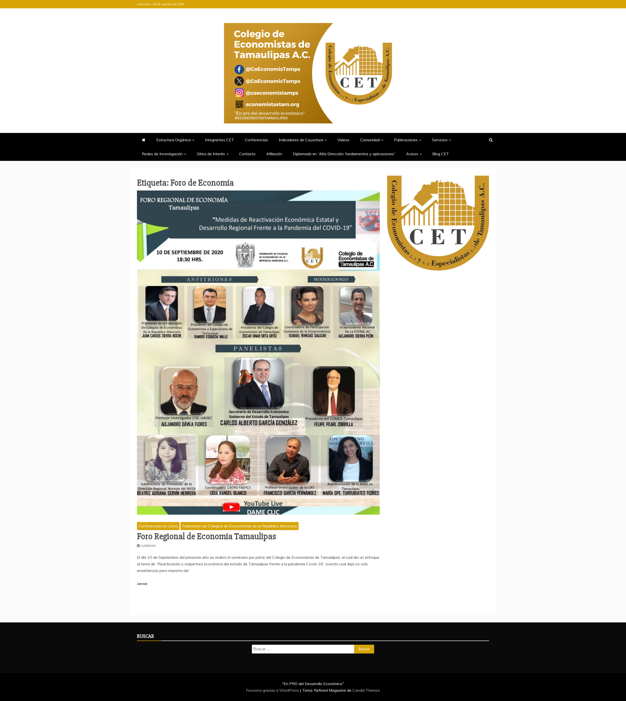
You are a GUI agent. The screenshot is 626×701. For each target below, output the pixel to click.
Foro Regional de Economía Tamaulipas (206, 536)
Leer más (142, 584)
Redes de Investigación (162, 153)
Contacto (247, 153)
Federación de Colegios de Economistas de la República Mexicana (239, 525)
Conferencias (256, 139)
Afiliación (274, 153)
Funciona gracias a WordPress (273, 690)
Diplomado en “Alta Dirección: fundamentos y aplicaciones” (344, 153)
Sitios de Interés (211, 153)
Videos (343, 139)
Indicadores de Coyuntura (301, 139)
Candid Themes (366, 690)
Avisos (412, 153)
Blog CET (440, 153)
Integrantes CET (219, 139)
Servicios (439, 139)
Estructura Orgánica (173, 139)
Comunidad (370, 139)
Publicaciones (406, 139)
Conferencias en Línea (158, 525)
